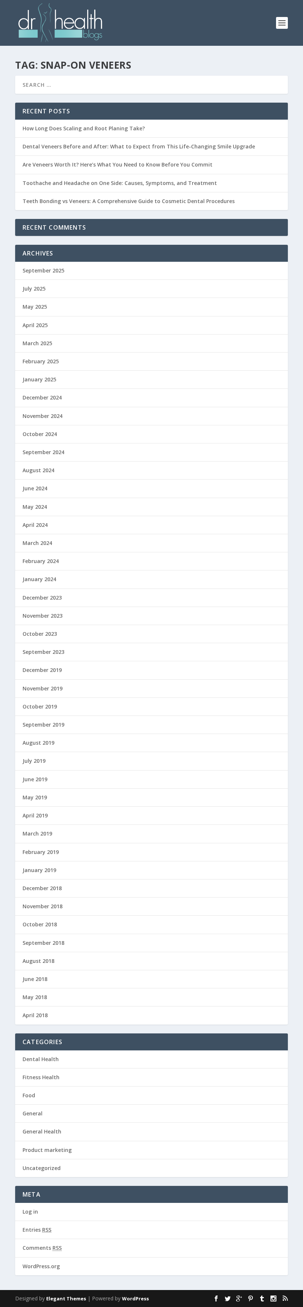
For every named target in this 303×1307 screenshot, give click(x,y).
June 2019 (35, 779)
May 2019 (35, 797)
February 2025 (41, 361)
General (32, 1113)
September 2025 (43, 270)
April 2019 (35, 815)
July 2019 (34, 760)
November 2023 (42, 615)
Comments (42, 1247)
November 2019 (42, 688)
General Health (42, 1131)
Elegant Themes (66, 1298)
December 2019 (42, 669)
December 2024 (42, 397)
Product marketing (47, 1149)
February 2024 (41, 561)
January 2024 (39, 579)
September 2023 (43, 651)
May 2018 (35, 997)
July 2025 (34, 288)
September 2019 (43, 724)
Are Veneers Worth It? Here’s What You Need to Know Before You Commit (117, 164)
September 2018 (43, 942)
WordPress (135, 1298)
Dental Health (41, 1059)
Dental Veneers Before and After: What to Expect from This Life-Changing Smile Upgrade (139, 146)
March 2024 (37, 542)
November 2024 (42, 415)
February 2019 (41, 851)
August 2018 (38, 960)
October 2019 (40, 706)
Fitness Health (41, 1077)
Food (29, 1095)
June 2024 (35, 488)
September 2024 (43, 452)
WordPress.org (41, 1266)
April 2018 (35, 1015)
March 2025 (37, 343)
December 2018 (42, 888)
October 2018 (40, 924)
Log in (30, 1211)
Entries (37, 1229)
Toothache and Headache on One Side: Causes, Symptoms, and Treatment (120, 182)
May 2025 (35, 306)
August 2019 (38, 742)
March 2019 (37, 833)
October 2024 (40, 434)
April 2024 (35, 524)
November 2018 (42, 906)
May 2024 (35, 506)
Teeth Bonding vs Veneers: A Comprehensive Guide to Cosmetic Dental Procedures (129, 201)
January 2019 (39, 870)
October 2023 (40, 633)
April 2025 (35, 325)
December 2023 (42, 597)
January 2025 (39, 379)
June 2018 (35, 978)
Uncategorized (42, 1168)
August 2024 (38, 470)
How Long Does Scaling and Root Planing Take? (84, 128)
